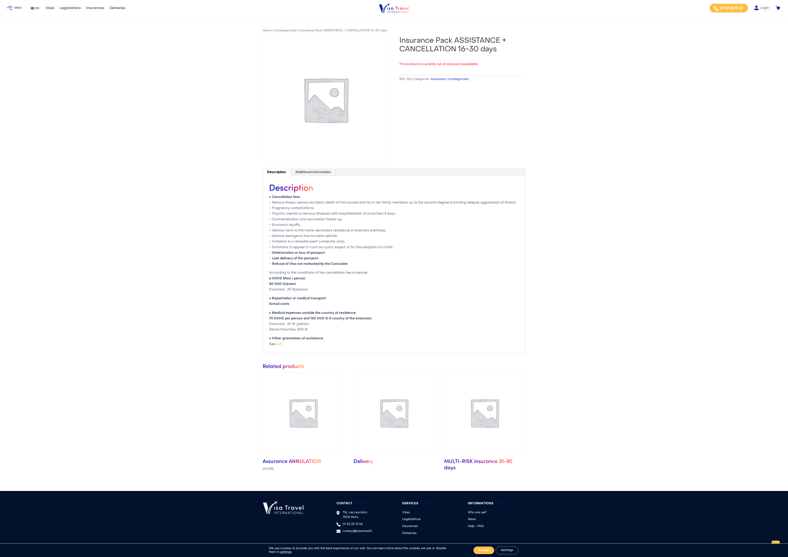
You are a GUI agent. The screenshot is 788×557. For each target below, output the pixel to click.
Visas (50, 8)
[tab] (276, 172)
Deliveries (117, 8)
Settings (507, 550)
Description (276, 172)
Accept (483, 550)
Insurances (95, 8)
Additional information (313, 172)
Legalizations (70, 8)
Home (267, 30)
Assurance (438, 79)
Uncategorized (285, 30)
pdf (279, 344)
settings (286, 552)
